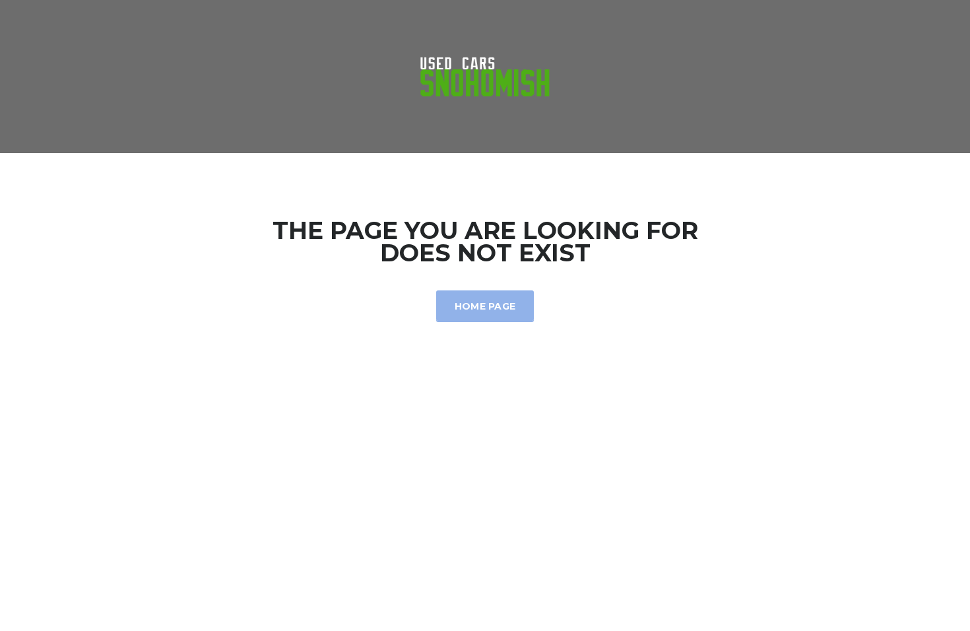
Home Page (485, 306)
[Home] (485, 75)
